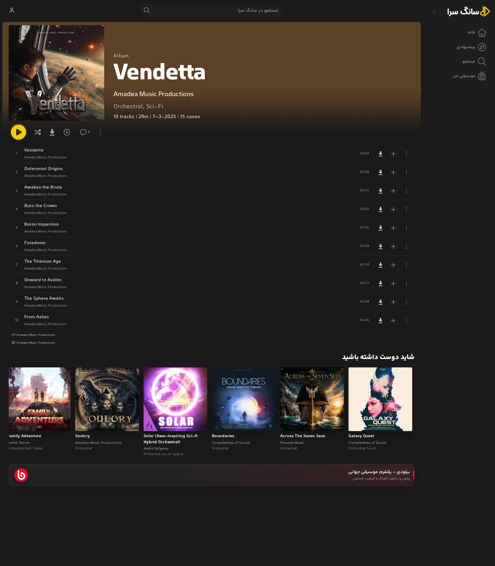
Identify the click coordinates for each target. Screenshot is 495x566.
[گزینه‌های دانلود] (53, 132)
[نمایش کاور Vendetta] (56, 73)
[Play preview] (358, 423)
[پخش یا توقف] (18, 132)
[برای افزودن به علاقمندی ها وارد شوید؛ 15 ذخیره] (69, 132)
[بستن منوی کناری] (433, 11)
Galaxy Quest (361, 436)
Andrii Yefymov (156, 449)
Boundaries (223, 436)
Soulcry (82, 436)
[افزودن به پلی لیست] (393, 154)
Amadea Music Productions (153, 94)
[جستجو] (147, 10)
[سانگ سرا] (468, 11)
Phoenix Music (292, 443)
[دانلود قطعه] (381, 154)
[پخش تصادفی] (37, 132)
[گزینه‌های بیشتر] (100, 132)
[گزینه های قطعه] (406, 154)
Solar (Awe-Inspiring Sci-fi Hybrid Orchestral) (170, 439)
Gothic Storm (18, 443)
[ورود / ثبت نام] (11, 10)
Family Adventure (24, 436)
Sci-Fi (154, 107)
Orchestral (128, 107)
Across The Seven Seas (302, 436)
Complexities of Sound (367, 443)
